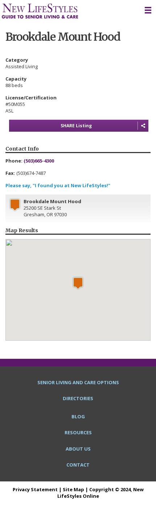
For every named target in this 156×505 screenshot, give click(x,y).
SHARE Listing (76, 126)
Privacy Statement (35, 489)
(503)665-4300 (39, 160)
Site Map (73, 489)
